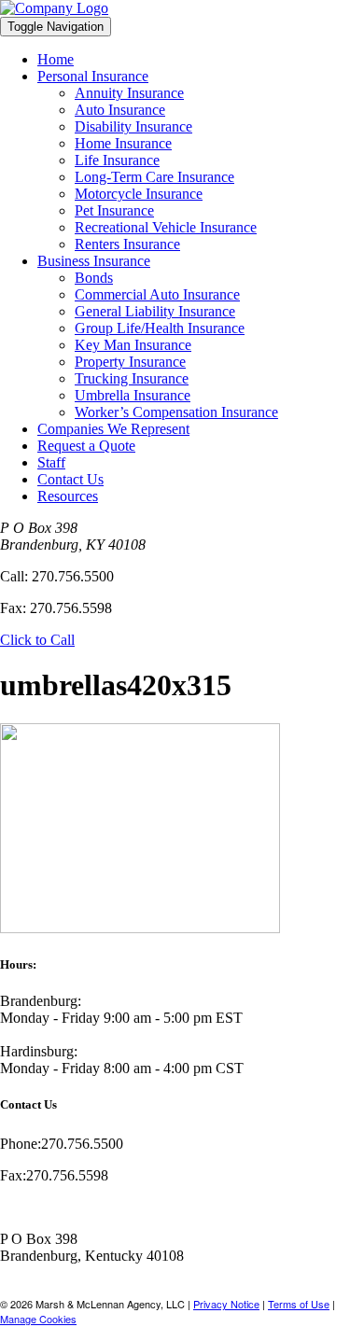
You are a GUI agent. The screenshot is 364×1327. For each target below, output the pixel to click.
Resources (67, 496)
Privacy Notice (226, 1303)
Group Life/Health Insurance (160, 328)
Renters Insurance (127, 244)
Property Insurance (130, 362)
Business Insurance (93, 261)
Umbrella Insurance (132, 395)
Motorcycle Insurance (139, 194)
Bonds (94, 278)
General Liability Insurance (155, 311)
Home (55, 59)
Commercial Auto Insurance (157, 294)
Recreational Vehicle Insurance (166, 227)
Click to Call (37, 640)
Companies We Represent (113, 429)
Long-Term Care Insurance (154, 177)
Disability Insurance (133, 126)
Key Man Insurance (133, 345)
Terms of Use (298, 1303)
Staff (51, 462)
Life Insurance (117, 160)
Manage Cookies (38, 1318)
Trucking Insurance (132, 378)
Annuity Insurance (129, 93)
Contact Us (70, 479)
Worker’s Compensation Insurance (176, 412)
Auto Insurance (120, 110)
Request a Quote (86, 446)
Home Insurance (123, 143)
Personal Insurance (92, 76)
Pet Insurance (114, 210)
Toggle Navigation (55, 27)
